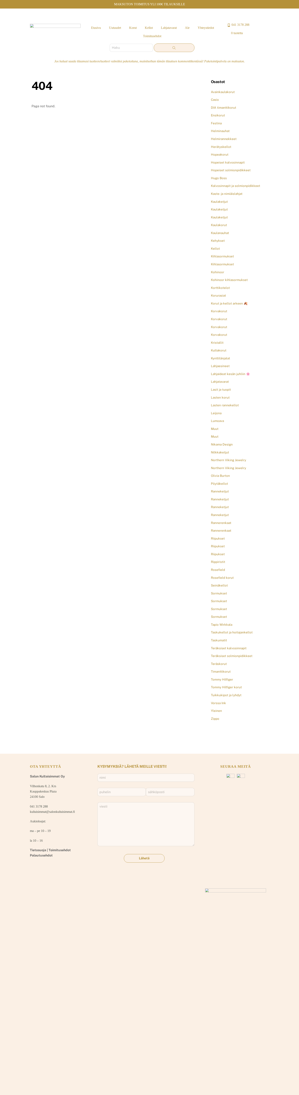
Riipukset (218, 538)
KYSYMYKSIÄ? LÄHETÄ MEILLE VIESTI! (132, 766)
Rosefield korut (222, 577)
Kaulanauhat (220, 233)
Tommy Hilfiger (222, 679)
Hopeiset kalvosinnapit (228, 162)
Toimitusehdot (152, 36)
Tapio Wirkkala (221, 624)
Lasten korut (220, 397)
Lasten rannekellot (225, 405)
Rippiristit (218, 562)
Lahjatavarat (169, 27)
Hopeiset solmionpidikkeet (231, 170)
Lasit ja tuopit (221, 389)
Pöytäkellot (219, 483)
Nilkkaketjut (220, 452)
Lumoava (217, 421)
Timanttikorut (221, 671)
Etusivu (96, 27)
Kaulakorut (219, 225)
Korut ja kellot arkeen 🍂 (229, 303)
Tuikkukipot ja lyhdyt (226, 695)
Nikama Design (222, 444)
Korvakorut (219, 311)
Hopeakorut (219, 154)
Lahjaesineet (220, 366)
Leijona (216, 413)
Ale (187, 27)
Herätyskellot (221, 147)
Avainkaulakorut (223, 92)
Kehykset (218, 240)
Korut (133, 27)
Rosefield (218, 569)
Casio (215, 99)
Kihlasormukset (222, 256)
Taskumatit (219, 640)
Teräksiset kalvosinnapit (229, 648)
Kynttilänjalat (220, 358)
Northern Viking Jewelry (228, 460)
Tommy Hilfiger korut (226, 687)
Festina (216, 123)
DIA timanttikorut (223, 107)
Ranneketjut (220, 491)
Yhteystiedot (206, 27)
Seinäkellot (219, 585)
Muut (214, 428)
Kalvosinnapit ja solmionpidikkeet (235, 186)
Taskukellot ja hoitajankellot (232, 632)
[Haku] (174, 47)
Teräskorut (219, 664)
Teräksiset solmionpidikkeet (231, 656)
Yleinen (216, 710)
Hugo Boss (219, 178)
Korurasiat (218, 295)
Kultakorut (218, 350)
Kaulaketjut (219, 201)
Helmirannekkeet (224, 139)
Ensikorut (218, 115)
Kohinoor (217, 272)
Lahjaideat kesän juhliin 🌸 (230, 374)
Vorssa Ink (218, 703)
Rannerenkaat (221, 523)
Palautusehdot (41, 855)
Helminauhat (220, 131)
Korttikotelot (220, 287)
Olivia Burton (220, 475)
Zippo (215, 718)
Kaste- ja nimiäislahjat (226, 193)
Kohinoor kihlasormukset (229, 280)
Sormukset (219, 593)
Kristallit (217, 342)
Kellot (149, 27)
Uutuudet (115, 27)
